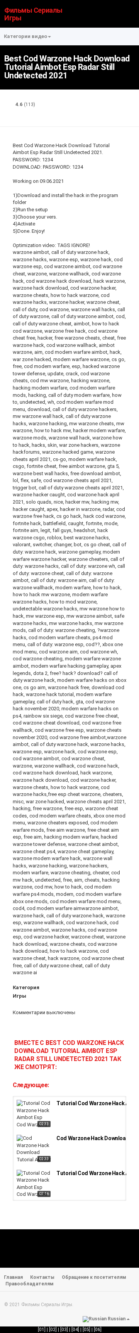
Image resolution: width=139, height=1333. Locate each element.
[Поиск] (129, 13)
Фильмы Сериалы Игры (33, 14)
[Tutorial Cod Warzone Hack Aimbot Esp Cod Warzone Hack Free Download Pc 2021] (35, 1114)
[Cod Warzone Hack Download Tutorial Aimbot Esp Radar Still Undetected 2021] (35, 1149)
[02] (53, 1329)
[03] (64, 1329)
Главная (13, 1277)
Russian (117, 1318)
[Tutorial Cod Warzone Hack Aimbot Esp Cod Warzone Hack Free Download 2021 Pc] (35, 1184)
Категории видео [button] (25, 36)
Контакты (42, 1277)
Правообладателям (29, 1284)
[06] (98, 1329)
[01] (42, 1329)
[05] (86, 1329)
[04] (75, 1329)
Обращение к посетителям (94, 1277)
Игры (19, 996)
